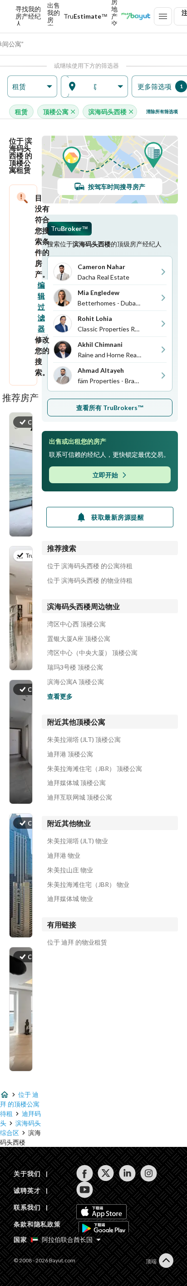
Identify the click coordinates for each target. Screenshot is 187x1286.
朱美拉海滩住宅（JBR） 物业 (88, 884)
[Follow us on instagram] (148, 1173)
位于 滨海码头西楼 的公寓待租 (90, 566)
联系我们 (27, 1207)
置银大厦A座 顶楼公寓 (78, 638)
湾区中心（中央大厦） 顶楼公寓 (92, 652)
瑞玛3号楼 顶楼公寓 (75, 667)
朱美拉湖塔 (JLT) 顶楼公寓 (84, 739)
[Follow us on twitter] (106, 1173)
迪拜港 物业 (63, 855)
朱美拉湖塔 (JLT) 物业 (77, 841)
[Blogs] (135, 16)
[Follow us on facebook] (84, 1173)
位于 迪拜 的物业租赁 (77, 942)
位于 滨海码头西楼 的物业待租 (90, 580)
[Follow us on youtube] (84, 1189)
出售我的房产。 (53, 16)
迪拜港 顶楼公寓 (70, 754)
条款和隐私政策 (37, 1224)
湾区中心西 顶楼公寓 (76, 624)
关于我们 (27, 1173)
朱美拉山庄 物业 (70, 870)
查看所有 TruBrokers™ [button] (110, 407)
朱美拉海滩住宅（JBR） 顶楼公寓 (94, 768)
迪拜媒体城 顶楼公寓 (76, 782)
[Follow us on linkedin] (127, 1173)
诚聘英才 (27, 1190)
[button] (32, 86)
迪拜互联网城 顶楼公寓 (79, 797)
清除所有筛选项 (162, 111)
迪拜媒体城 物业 (70, 898)
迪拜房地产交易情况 (114, 16)
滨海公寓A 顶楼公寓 (75, 682)
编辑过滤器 (41, 306)
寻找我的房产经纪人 (28, 16)
